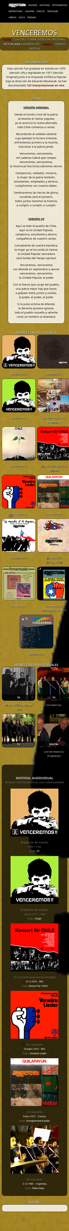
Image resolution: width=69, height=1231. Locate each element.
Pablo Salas (38, 1188)
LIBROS (12, 17)
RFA (41, 981)
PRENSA (31, 17)
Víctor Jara (12, 44)
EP (38, 851)
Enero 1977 (29, 1116)
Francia (42, 1116)
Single (38, 918)
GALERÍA (29, 11)
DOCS (22, 17)
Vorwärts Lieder (38, 1053)
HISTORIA (45, 5)
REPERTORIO (16, 11)
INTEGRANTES (59, 5)
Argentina (41, 1183)
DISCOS (41, 11)
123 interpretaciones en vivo (45, 85)
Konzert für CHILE (38, 986)
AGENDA (32, 5)
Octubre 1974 (31, 1049)
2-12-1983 (28, 1183)
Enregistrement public (38, 1120)
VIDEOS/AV (52, 11)
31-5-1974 (31, 981)
